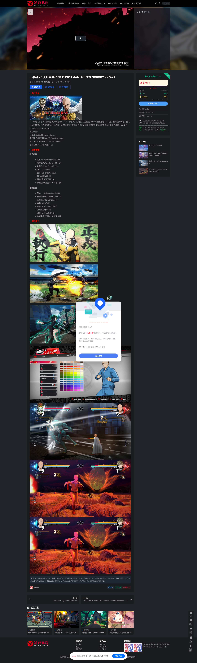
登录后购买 (154, 103)
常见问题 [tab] (50, 87)
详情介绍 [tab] (36, 87)
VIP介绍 (102, 644)
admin (36, 587)
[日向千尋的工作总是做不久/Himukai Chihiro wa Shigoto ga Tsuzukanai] (121, 619)
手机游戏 (100, 3)
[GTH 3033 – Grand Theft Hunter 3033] (143, 171)
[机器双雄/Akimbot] (143, 148)
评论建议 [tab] (65, 87)
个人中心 (79, 644)
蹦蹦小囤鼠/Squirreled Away (93, 633)
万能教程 (125, 3)
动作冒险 (47, 82)
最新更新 (113, 3)
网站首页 (62, 3)
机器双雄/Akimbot (155, 145)
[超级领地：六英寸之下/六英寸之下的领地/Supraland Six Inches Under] (66, 619)
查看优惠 (118, 656)
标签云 (78, 647)
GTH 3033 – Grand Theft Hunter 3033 (158, 170)
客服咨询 (103, 647)
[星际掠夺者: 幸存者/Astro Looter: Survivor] (143, 155)
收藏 (119, 587)
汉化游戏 (137, 3)
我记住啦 (98, 356)
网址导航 (79, 649)
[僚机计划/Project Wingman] (143, 163)
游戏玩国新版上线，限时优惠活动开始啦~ (90, 656)
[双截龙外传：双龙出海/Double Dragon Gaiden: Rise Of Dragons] (39, 619)
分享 (111, 587)
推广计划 (103, 649)
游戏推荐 (87, 3)
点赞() (127, 587)
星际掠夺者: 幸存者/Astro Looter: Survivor (158, 154)
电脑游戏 (74, 3)
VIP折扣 (154, 88)
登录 (167, 3)
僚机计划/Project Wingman (158, 162)
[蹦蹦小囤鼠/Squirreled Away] (93, 619)
